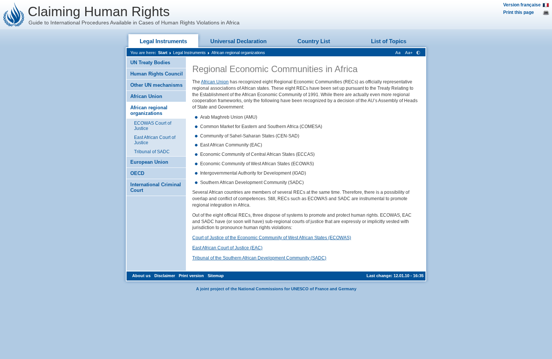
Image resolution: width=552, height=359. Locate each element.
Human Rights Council (156, 74)
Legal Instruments (163, 41)
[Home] (14, 14)
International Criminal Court (155, 187)
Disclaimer (164, 275)
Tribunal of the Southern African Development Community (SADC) (259, 258)
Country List (313, 41)
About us (141, 275)
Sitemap (216, 275)
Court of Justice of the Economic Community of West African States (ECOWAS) (271, 237)
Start (162, 52)
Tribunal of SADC (152, 151)
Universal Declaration (238, 41)
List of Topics (388, 41)
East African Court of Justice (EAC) (227, 247)
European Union (149, 162)
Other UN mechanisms (156, 85)
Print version (191, 275)
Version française (522, 5)
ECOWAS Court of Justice (152, 126)
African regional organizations (238, 52)
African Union (146, 96)
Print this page (518, 12)
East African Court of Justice (154, 140)
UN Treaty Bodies (150, 62)
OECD (137, 173)
